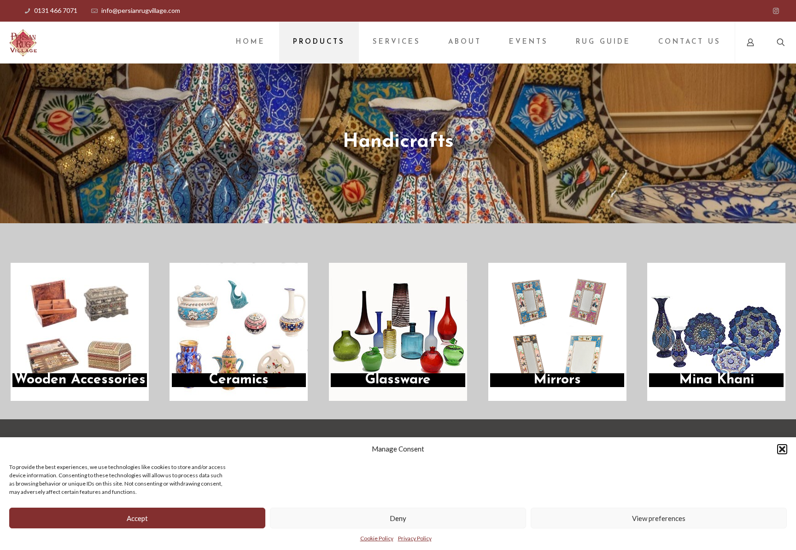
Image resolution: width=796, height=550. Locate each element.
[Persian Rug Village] (23, 42)
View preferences (658, 518)
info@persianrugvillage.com (140, 10)
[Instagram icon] (776, 10)
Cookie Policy (376, 538)
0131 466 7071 (55, 10)
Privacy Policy (415, 538)
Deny (398, 518)
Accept (137, 518)
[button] (782, 449)
